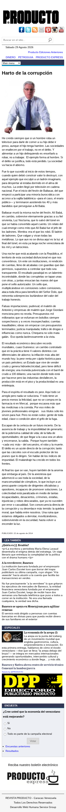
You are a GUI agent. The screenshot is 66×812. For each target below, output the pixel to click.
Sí (8, 723)
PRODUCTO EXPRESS (49, 57)
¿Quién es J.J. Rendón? (15, 545)
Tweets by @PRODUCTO (12, 672)
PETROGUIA (25, 57)
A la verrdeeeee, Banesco (17, 563)
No (9, 728)
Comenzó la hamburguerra (18, 668)
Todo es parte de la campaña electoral (29, 733)
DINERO (11, 57)
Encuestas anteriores (18, 746)
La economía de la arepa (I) (41, 632)
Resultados (12, 750)
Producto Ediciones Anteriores (45, 52)
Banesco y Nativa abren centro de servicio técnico (32, 664)
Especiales (12, 627)
